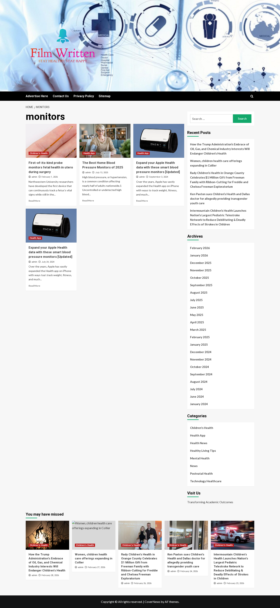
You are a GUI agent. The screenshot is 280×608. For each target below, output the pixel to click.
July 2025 (196, 300)
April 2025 (197, 322)
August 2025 (198, 292)
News (194, 466)
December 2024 (200, 352)
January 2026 (199, 255)
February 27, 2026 (96, 567)
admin (34, 177)
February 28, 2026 (50, 575)
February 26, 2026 (142, 583)
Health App (89, 153)
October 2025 (199, 277)
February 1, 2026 (50, 177)
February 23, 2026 (235, 583)
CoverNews (152, 601)
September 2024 (201, 374)
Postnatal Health (201, 473)
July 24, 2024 (48, 262)
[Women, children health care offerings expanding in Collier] (93, 535)
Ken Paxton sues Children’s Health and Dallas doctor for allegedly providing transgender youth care (220, 198)
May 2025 (196, 314)
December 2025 (200, 262)
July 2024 (196, 389)
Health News (198, 443)
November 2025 (200, 270)
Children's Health (39, 153)
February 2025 (200, 337)
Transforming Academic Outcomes (210, 502)
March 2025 (198, 329)
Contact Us (61, 96)
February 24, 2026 (189, 571)
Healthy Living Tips (203, 450)
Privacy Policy (84, 96)
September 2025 (201, 285)
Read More (34, 200)
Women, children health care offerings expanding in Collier (216, 163)
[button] (252, 96)
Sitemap (104, 96)
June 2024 (197, 396)
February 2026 (200, 248)
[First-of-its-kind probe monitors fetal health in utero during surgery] (51, 141)
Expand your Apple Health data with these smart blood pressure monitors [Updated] (158, 167)
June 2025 (197, 307)
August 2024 (198, 381)
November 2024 (200, 359)
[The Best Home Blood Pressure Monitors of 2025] (104, 141)
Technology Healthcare (206, 481)
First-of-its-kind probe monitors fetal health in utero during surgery (51, 167)
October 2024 (199, 366)
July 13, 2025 (101, 172)
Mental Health (200, 458)
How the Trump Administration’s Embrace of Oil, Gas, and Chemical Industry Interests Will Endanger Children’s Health (220, 149)
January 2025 (199, 344)
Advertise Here (37, 96)
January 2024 (199, 404)
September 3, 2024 (158, 177)
